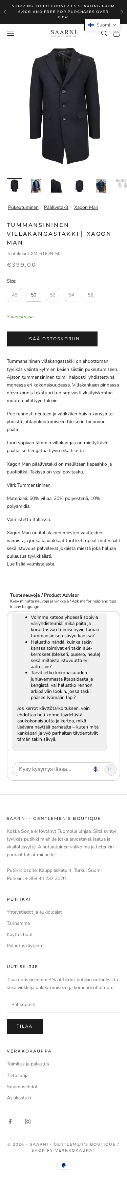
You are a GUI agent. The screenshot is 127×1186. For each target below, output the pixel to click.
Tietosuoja (17, 1075)
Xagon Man (86, 207)
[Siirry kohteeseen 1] (14, 186)
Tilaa (25, 1026)
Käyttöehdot (20, 934)
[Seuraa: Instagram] (27, 1121)
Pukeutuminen (23, 207)
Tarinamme (18, 923)
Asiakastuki (19, 1098)
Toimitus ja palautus (28, 1064)
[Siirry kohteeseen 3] (57, 186)
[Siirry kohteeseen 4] (79, 186)
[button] (102, 25)
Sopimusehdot (22, 1086)
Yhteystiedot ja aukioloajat (34, 912)
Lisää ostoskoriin (52, 339)
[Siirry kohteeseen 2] (36, 186)
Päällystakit (56, 207)
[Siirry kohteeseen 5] (101, 186)
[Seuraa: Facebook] (10, 1121)
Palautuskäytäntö (25, 945)
